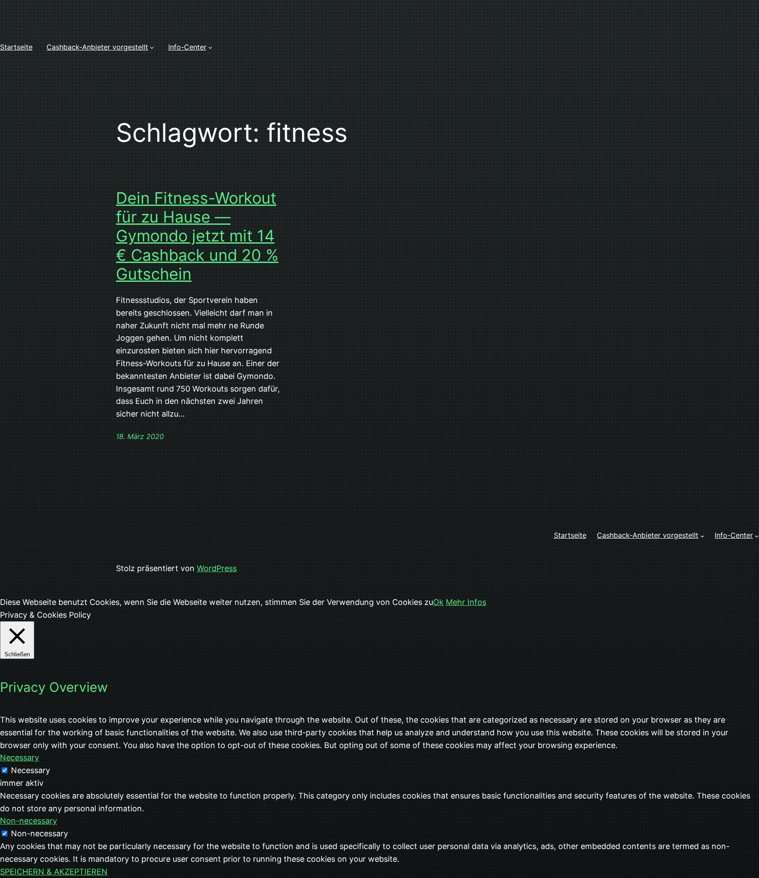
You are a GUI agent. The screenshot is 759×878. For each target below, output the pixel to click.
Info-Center (187, 47)
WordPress (217, 568)
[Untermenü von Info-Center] (210, 47)
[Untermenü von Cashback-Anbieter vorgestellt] (152, 47)
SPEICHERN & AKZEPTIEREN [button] (54, 871)
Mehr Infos (466, 602)
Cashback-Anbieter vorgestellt (97, 47)
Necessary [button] (19, 757)
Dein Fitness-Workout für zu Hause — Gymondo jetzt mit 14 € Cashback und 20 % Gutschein (197, 236)
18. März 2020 (140, 436)
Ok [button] (438, 602)
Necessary (30, 770)
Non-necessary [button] (28, 820)
